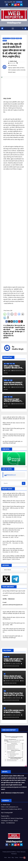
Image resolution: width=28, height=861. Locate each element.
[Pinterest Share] (15, 314)
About (9, 857)
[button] (22, 28)
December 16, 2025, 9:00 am (12, 697)
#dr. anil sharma (12, 65)
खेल (4, 363)
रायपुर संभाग (4, 40)
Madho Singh (13, 61)
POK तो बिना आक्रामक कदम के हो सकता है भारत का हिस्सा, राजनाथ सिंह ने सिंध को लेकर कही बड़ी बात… (14, 436)
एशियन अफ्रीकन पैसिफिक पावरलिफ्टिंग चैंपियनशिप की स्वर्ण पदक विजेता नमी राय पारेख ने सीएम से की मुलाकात (14, 557)
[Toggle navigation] (13, 28)
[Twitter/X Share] (12, 314)
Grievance (21, 857)
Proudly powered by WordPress (10, 851)
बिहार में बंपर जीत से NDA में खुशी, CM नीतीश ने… (14, 535)
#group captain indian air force (16, 67)
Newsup (22, 851)
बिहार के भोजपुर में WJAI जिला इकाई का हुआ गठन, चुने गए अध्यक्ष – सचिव (14, 695)
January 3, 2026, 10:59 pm (12, 680)
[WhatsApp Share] (4, 314)
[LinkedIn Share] (4, 317)
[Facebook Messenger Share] (19, 314)
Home (5, 857)
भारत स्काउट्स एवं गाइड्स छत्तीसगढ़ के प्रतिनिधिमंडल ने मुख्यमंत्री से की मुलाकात (12, 401)
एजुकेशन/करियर (13, 38)
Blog (13, 857)
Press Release (6, 38)
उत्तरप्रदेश (5, 656)
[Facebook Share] (8, 314)
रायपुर (20, 38)
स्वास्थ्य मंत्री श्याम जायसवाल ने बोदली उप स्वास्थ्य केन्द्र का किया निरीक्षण (13, 384)
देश (8, 656)
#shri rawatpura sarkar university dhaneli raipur (16, 71)
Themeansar (14, 853)
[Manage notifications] (24, 857)
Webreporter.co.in (11, 474)
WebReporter (14, 22)
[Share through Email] (22, 314)
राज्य (11, 363)
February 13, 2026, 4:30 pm (12, 663)
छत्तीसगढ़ (17, 38)
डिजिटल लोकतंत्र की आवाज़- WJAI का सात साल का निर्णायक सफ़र (14, 678)
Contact (16, 857)
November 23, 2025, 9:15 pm (12, 715)
